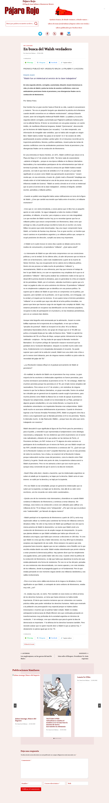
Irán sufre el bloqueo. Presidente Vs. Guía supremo (73, 656)
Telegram (41, 62)
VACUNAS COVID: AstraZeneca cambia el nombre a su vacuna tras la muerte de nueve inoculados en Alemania (57, 723)
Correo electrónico (52, 783)
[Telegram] (40, 34)
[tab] (53, 738)
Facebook (53, 62)
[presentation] (26, 695)
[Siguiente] (99, 706)
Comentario (26, 760)
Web (69, 783)
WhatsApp (29, 62)
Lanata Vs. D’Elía (83, 677)
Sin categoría (28, 45)
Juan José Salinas (31, 53)
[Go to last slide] (15, 706)
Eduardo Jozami (29, 644)
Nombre (24, 783)
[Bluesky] (69, 34)
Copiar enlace (66, 62)
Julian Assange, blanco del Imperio (25, 720)
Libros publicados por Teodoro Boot (69, 28)
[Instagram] (62, 34)
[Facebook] (47, 34)
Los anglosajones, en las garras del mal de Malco (36, 656)
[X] (54, 34)
